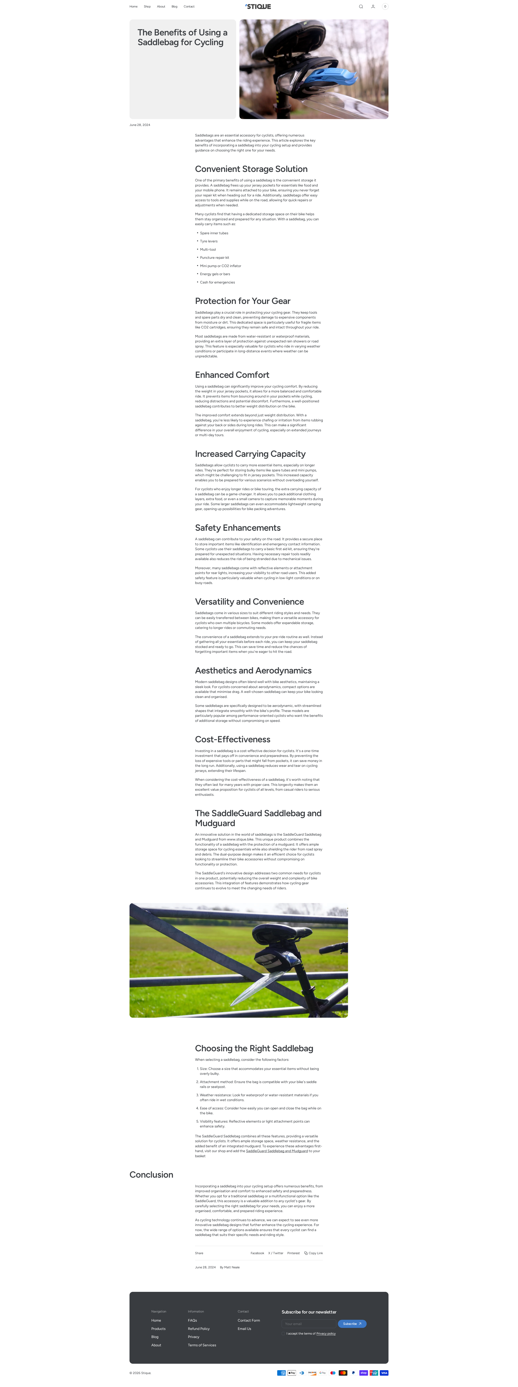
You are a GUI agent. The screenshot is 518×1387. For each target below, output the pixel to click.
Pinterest (293, 1253)
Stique (146, 1373)
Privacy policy (326, 1333)
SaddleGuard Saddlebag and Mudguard (277, 1151)
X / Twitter (275, 1253)
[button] (361, 6)
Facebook (257, 1253)
